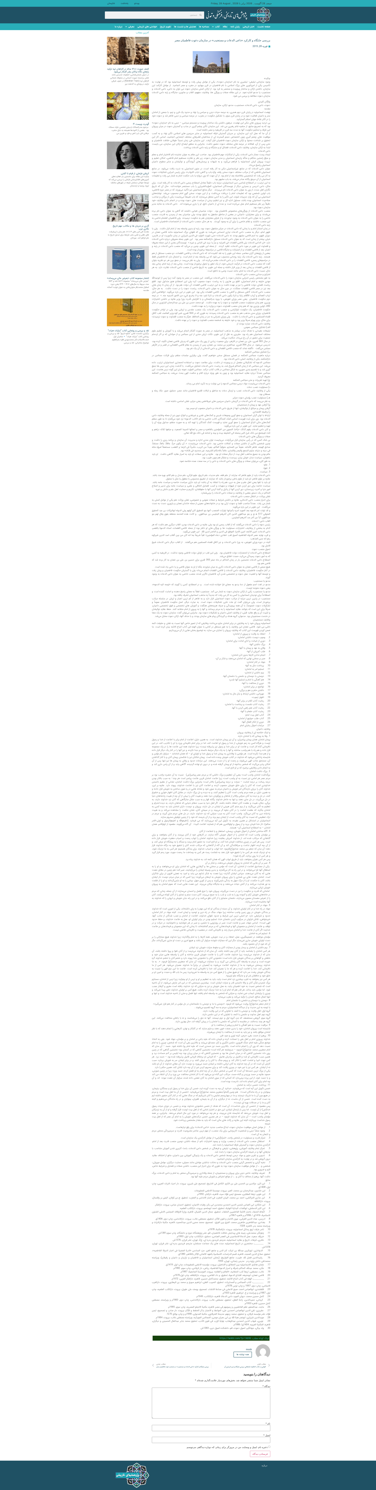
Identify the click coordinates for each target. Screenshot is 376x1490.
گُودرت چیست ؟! (141, 124)
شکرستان (111, 3)
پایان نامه (235, 26)
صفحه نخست (263, 26)
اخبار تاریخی (248, 26)
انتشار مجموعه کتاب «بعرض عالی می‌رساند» (128, 278)
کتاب (217, 26)
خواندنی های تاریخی (147, 26)
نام (268, 1423)
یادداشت (124, 3)
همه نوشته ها (242, 1354)
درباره (264, 1465)
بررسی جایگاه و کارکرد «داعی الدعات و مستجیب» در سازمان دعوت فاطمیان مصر (222, 40)
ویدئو (136, 3)
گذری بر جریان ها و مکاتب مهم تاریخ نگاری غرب (131, 227)
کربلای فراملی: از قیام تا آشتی (135, 173)
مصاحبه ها (204, 26)
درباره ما (118, 26)
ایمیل (266, 1435)
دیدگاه (266, 1386)
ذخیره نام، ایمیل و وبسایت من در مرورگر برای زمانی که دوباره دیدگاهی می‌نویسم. (227, 1447)
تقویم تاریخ (165, 26)
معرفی (131, 26)
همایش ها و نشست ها (185, 26)
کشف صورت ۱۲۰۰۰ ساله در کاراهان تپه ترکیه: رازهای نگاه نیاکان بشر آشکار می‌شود (128, 70)
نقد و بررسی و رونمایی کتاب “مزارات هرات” (128, 330)
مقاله (225, 26)
